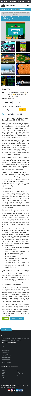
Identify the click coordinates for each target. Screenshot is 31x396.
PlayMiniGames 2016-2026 (10, 385)
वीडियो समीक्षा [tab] (11, 114)
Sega (3, 372)
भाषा (5, 1)
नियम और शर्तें (5, 350)
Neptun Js (16, 17)
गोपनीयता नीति (5, 352)
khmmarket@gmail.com (9, 342)
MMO (3, 375)
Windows (5, 374)
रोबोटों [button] (13, 319)
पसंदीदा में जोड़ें (8, 103)
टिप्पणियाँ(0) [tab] (19, 114)
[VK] (22, 390)
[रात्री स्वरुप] (22, 109)
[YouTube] (9, 390)
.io (17, 375)
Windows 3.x (20, 374)
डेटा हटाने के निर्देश (6, 355)
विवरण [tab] (3, 114)
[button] (19, 5)
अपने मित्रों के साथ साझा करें (10, 110)
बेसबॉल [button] (20, 319)
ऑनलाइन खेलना (15, 31)
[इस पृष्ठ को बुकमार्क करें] (21, 1)
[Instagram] (11, 390)
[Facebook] (19, 390)
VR (3, 377)
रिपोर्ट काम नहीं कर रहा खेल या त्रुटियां (14, 106)
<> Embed (17, 103)
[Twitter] (16, 390)
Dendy (6, 319)
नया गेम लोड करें (6, 359)
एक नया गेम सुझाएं (6, 357)
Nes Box (21, 17)
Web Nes (27, 17)
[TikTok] (14, 390)
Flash (18, 370)
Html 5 (4, 370)
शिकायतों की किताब (6, 362)
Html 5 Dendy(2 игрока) (10, 18)
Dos (18, 372)
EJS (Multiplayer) (4, 17)
